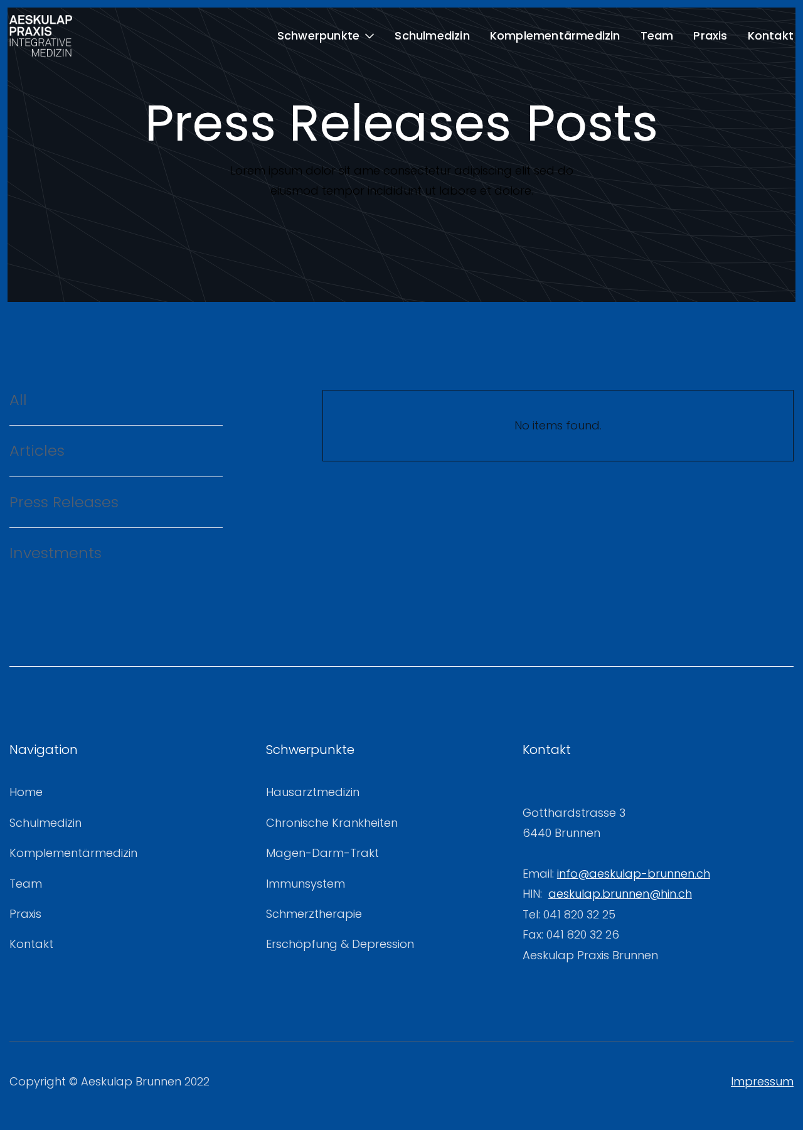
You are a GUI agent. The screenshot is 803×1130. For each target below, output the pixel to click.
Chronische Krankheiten (332, 823)
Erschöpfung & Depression (340, 944)
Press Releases (64, 502)
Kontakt (771, 35)
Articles (37, 450)
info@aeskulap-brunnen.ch (633, 873)
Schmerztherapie (314, 914)
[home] (40, 35)
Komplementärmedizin (555, 35)
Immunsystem (305, 883)
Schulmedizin (432, 35)
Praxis (710, 35)
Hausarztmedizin (312, 792)
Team (657, 35)
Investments (55, 552)
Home (26, 792)
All (18, 399)
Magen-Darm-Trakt (322, 853)
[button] (326, 36)
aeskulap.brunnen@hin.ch (620, 893)
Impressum (762, 1081)
